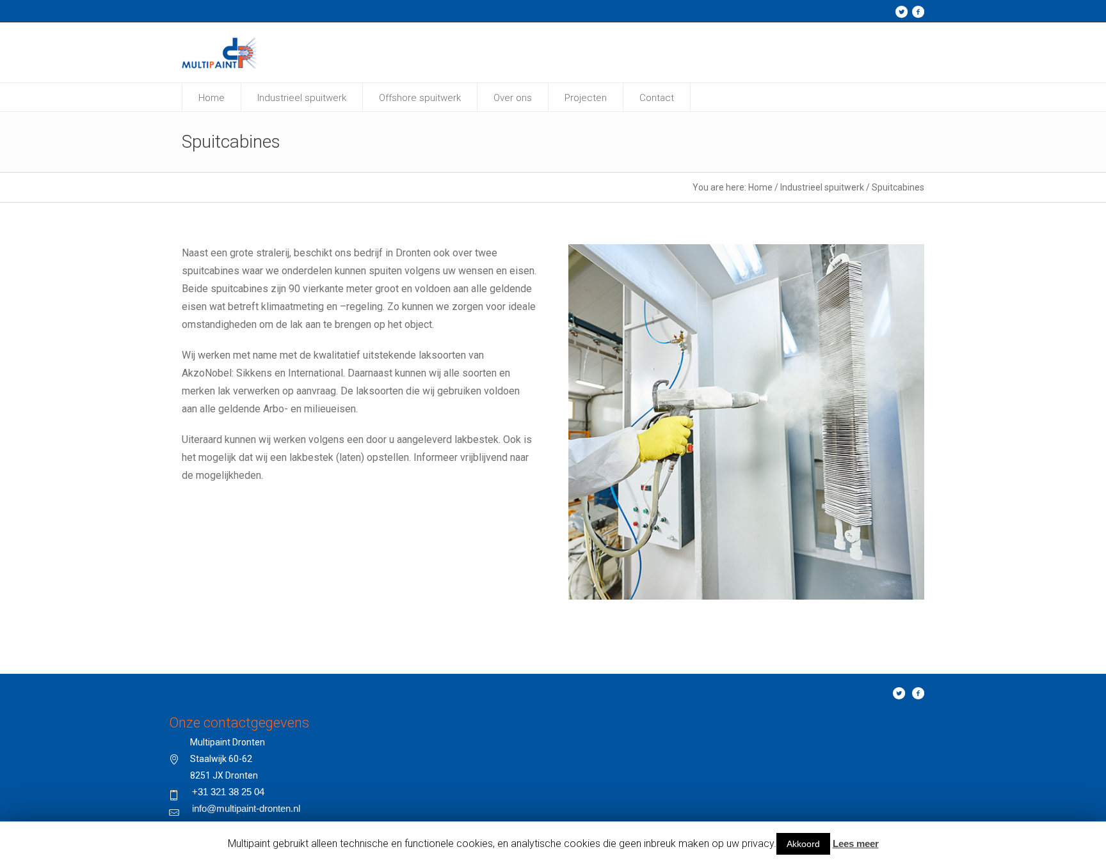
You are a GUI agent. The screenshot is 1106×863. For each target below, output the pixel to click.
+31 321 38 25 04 (228, 791)
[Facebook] (917, 11)
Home (760, 187)
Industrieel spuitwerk (822, 187)
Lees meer (856, 843)
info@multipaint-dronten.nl (246, 808)
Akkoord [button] (803, 844)
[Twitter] (901, 11)
